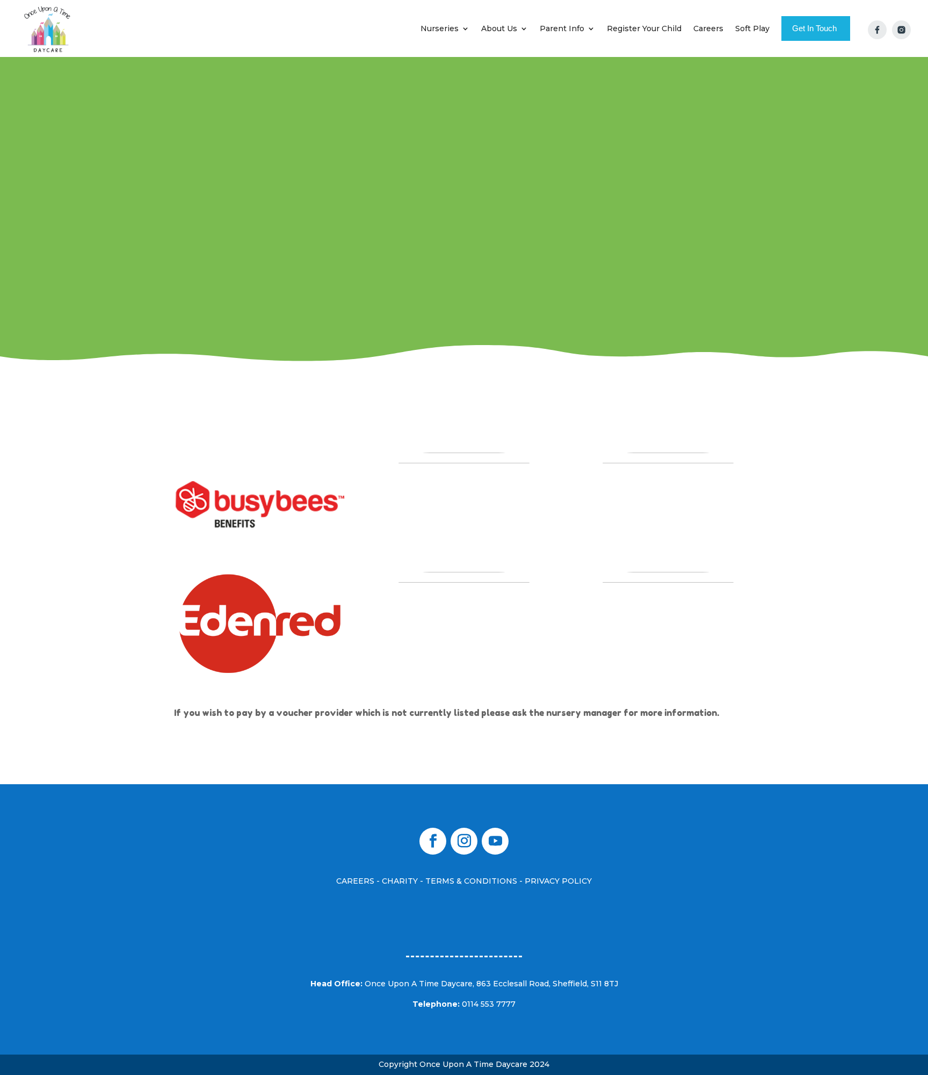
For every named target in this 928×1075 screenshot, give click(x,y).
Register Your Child (644, 28)
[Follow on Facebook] (432, 841)
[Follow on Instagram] (464, 841)
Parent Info (562, 28)
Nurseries (440, 28)
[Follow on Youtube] (495, 841)
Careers (708, 28)
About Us (499, 28)
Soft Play (752, 28)
